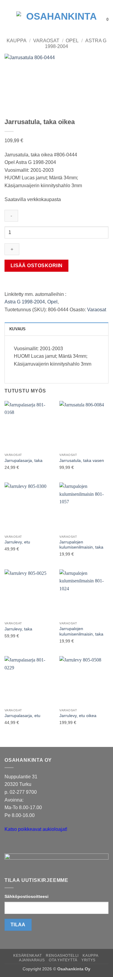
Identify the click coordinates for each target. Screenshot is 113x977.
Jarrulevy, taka (18, 629)
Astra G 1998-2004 (25, 301)
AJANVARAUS (32, 960)
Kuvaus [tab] (17, 329)
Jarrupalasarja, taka (23, 460)
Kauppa (17, 40)
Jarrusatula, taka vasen (81, 460)
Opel (72, 40)
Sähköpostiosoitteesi (27, 896)
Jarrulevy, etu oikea (77, 715)
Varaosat (46, 40)
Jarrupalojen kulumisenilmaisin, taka (81, 545)
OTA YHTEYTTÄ (63, 960)
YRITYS (88, 960)
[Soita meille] (21, 845)
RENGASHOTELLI (62, 955)
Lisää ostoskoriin (37, 265)
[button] (8, 19)
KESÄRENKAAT (27, 955)
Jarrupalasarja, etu (22, 715)
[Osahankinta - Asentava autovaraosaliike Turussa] (59, 19)
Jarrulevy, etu (17, 542)
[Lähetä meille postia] (10, 845)
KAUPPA (90, 955)
